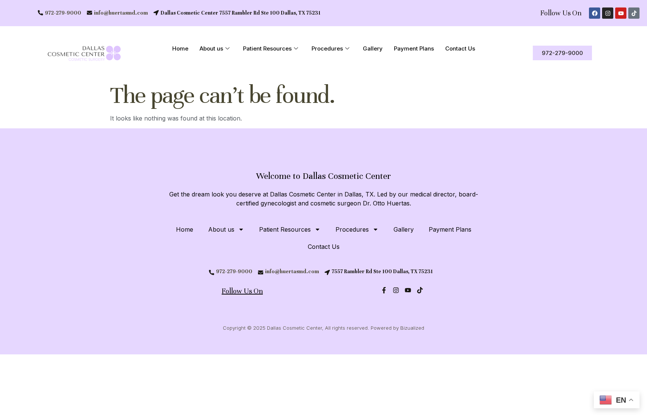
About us (211, 48)
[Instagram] (607, 13)
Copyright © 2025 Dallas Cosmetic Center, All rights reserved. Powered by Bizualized (323, 328)
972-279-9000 (63, 13)
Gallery (373, 48)
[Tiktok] (634, 13)
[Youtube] (620, 13)
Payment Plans (414, 48)
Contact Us (460, 48)
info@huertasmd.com (121, 13)
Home (180, 48)
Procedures (327, 48)
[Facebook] (594, 13)
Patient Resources (267, 48)
